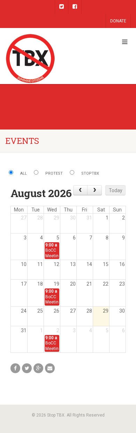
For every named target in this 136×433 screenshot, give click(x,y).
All (23, 173)
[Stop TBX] (45, 58)
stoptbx (90, 173)
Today (115, 190)
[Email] (50, 368)
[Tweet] (27, 368)
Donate (118, 21)
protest (54, 173)
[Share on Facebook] (15, 368)
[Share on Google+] (38, 368)
